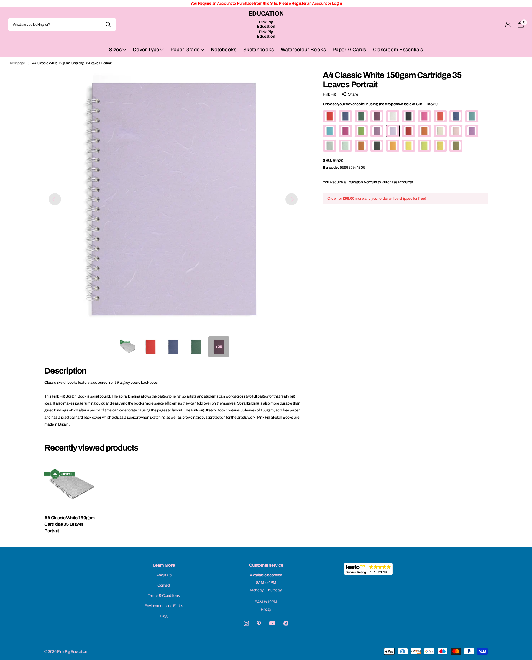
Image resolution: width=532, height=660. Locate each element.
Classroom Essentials (398, 49)
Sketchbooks (258, 49)
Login (337, 3)
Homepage (16, 63)
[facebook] (285, 623)
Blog (163, 616)
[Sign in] (508, 24)
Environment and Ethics (164, 606)
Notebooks (224, 49)
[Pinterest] (259, 623)
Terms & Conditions (164, 596)
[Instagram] (246, 623)
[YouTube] (272, 623)
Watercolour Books (303, 49)
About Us (164, 575)
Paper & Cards (349, 49)
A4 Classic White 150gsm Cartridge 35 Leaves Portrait (69, 524)
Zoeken (108, 24)
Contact (163, 585)
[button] (54, 199)
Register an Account (309, 3)
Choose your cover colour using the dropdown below (380, 104)
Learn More (164, 565)
